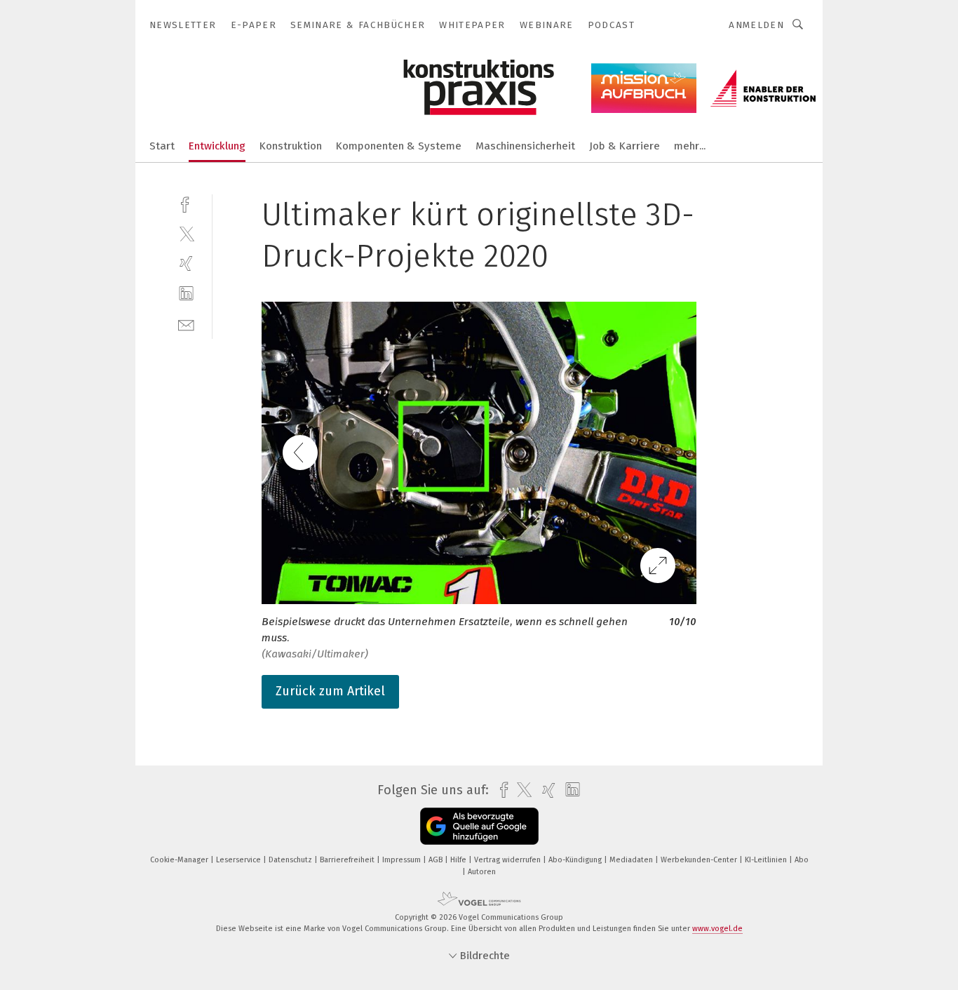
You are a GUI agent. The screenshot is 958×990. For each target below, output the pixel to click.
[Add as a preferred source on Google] (479, 826)
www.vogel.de (717, 928)
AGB (437, 859)
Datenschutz (291, 859)
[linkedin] (186, 293)
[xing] (186, 263)
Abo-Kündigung (576, 859)
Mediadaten (632, 859)
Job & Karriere (624, 146)
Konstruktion (290, 146)
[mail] (186, 324)
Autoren (482, 871)
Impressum (402, 859)
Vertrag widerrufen (508, 859)
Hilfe (459, 859)
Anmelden (756, 25)
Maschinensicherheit (525, 146)
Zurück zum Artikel (330, 691)
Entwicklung (217, 146)
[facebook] (186, 203)
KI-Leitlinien (767, 859)
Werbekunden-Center (700, 859)
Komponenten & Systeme (398, 146)
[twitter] (186, 233)
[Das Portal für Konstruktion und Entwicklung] (162, 145)
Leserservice (239, 859)
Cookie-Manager (180, 859)
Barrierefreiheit (348, 859)
